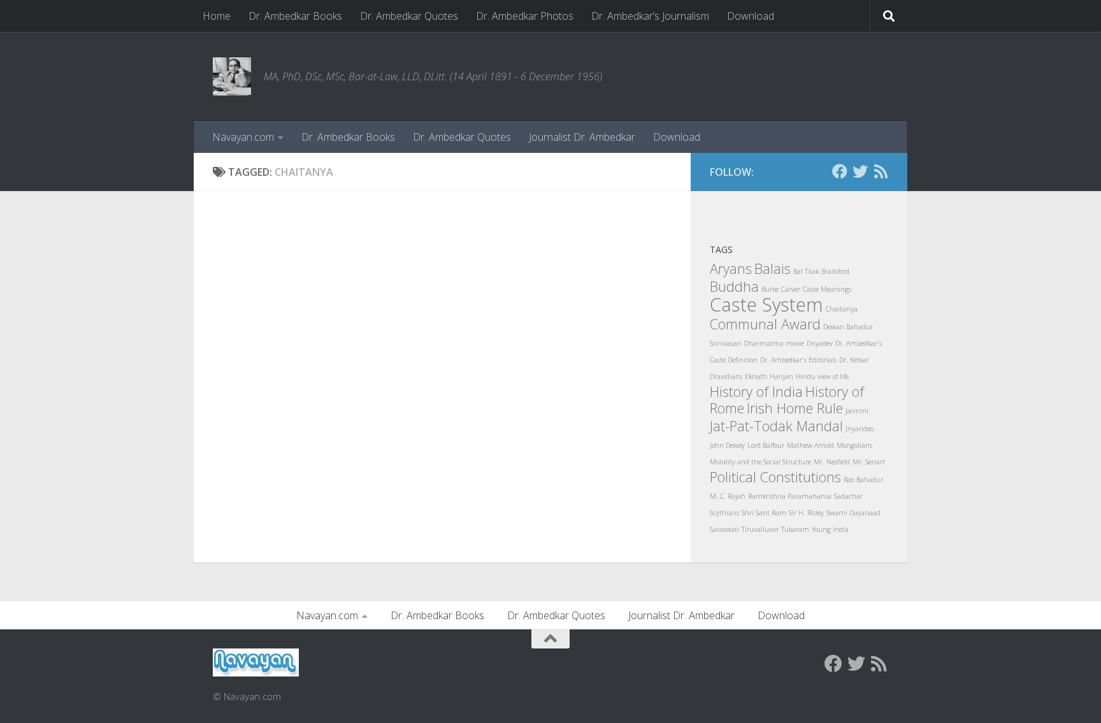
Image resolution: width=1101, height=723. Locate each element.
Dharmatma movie (774, 343)
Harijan (781, 376)
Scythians (724, 512)
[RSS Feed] (880, 171)
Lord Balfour (765, 445)
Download (750, 16)
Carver (790, 289)
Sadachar (848, 496)
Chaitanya (842, 308)
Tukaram (795, 529)
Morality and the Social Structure (760, 461)
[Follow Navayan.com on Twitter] (860, 171)
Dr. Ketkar (854, 359)
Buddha (734, 286)
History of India (756, 391)
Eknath (756, 376)
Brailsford (835, 271)
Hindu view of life (822, 376)
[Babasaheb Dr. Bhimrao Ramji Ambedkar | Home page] (232, 76)
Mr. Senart (869, 461)
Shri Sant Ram (764, 512)
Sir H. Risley (806, 512)
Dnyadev (820, 343)
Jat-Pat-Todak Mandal (776, 426)
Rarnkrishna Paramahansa (789, 496)
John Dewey (727, 445)
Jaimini (857, 410)
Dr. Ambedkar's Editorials (798, 359)
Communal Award (765, 324)
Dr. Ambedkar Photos (524, 16)
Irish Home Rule (795, 408)
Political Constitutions (775, 477)
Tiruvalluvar (760, 529)
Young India (830, 529)
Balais (772, 268)
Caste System (766, 304)
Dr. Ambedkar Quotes (409, 16)
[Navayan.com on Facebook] (839, 171)
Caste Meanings (827, 289)
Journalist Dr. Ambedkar (582, 137)
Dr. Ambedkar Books (295, 16)
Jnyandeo (860, 428)
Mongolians (854, 445)
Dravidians (726, 376)
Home (217, 16)
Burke (770, 289)
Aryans (731, 268)
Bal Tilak (806, 271)
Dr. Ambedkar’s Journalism (650, 16)
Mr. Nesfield (832, 461)
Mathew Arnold (810, 445)
